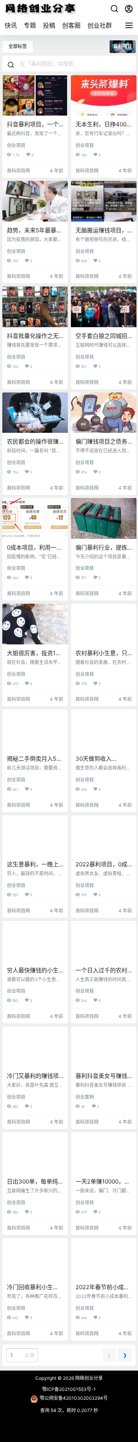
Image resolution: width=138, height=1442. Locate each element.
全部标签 (17, 46)
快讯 (11, 25)
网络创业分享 (88, 1378)
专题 (30, 25)
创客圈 (71, 25)
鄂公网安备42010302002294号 (74, 1398)
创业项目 (16, 145)
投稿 (49, 25)
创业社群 (99, 25)
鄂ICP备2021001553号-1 (69, 1389)
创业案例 (85, 1097)
